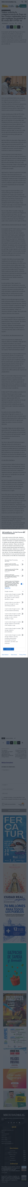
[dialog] (14, 593)
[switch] (22, 564)
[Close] (24, 532)
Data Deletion (5, 654)
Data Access (14, 654)
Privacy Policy (22, 654)
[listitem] (14, 560)
